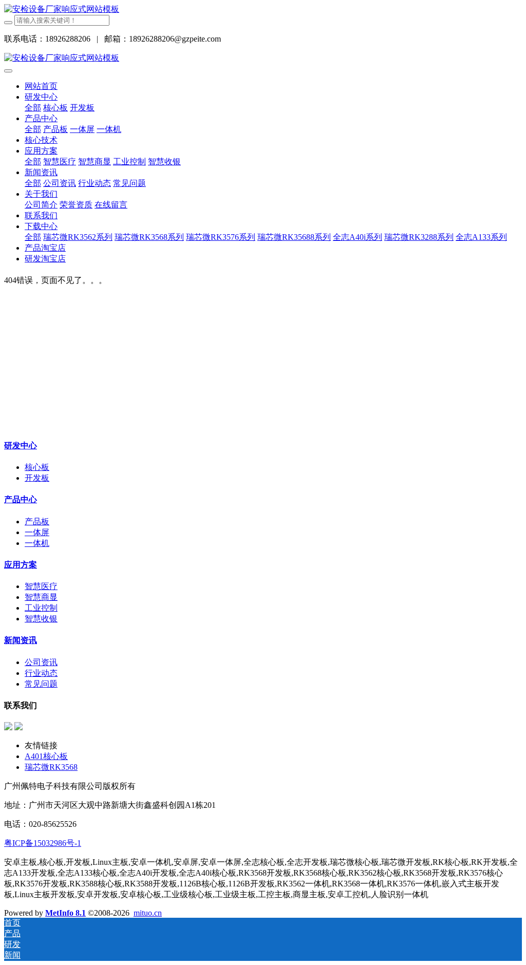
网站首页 (41, 86)
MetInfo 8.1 (65, 913)
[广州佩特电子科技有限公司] (61, 9)
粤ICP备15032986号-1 (42, 843)
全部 (33, 107)
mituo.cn (148, 913)
